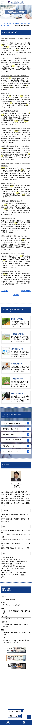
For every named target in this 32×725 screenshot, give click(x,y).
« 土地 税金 (4, 291)
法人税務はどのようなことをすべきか (12, 254)
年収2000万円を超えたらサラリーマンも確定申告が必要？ (15, 39)
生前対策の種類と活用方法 (9, 111)
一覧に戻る (16, 295)
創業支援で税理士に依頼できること (12, 271)
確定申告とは (5, 93)
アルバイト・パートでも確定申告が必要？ (14, 58)
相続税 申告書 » (26, 291)
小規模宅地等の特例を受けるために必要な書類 (15, 128)
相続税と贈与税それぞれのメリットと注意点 (15, 146)
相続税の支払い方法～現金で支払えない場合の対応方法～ (15, 165)
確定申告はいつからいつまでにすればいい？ (15, 76)
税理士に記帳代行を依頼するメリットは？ (14, 236)
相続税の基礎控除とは (8, 183)
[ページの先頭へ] (29, 717)
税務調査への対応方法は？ (9, 218)
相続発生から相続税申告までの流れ (12, 201)
